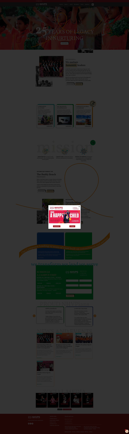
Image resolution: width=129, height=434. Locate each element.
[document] (64, 217)
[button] (79, 206)
